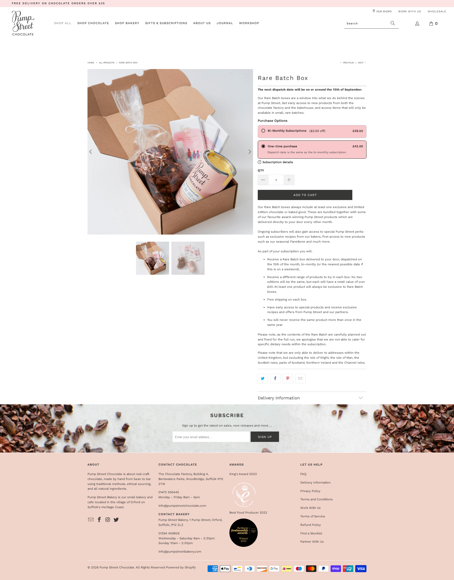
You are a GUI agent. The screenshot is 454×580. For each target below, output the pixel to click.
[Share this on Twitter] (263, 379)
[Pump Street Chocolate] (23, 23)
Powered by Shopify (181, 567)
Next (361, 62)
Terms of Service (312, 516)
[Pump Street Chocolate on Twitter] (116, 520)
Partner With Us (312, 541)
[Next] (249, 152)
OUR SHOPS (384, 11)
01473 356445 (168, 492)
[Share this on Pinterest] (288, 379)
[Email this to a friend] (300, 379)
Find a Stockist (311, 533)
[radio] (312, 131)
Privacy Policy (310, 491)
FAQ (303, 474)
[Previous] (91, 152)
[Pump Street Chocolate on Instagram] (107, 520)
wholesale (437, 11)
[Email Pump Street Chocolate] (91, 520)
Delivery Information (315, 482)
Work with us (409, 11)
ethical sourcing (138, 484)
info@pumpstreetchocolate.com (182, 505)
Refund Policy (310, 525)
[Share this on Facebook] (275, 379)
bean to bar (142, 479)
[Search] (393, 23)
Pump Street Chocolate (117, 567)
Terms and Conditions (316, 499)
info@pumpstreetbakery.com (179, 551)
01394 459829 (168, 533)
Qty (261, 170)
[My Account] (417, 24)
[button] (93, 23)
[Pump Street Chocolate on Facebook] (99, 520)
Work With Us (310, 508)
